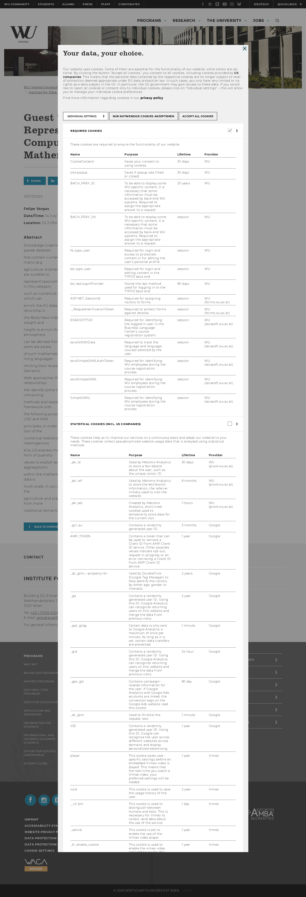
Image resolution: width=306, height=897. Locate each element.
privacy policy (151, 98)
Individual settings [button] (82, 116)
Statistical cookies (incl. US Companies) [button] (105, 423)
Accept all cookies (198, 116)
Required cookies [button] (86, 130)
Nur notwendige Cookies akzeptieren (143, 116)
